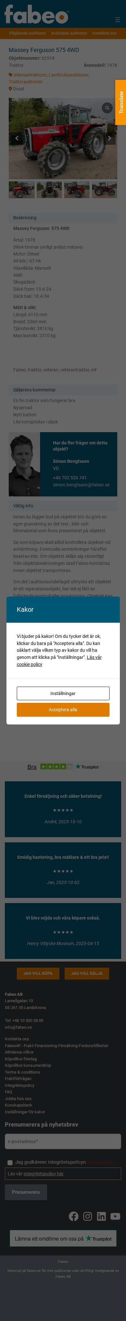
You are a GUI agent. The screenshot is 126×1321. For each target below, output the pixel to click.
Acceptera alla (63, 709)
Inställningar (63, 693)
